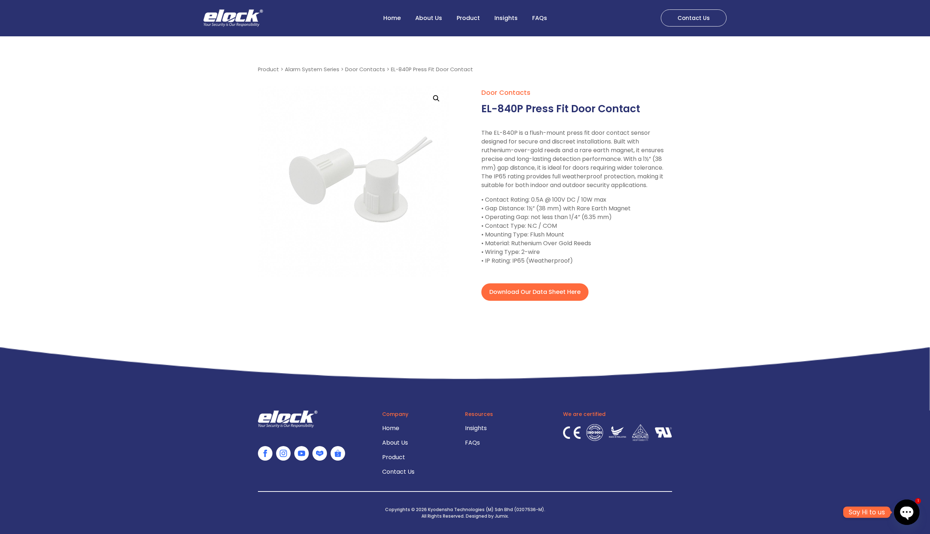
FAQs (539, 18)
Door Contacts (365, 69)
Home (392, 18)
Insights (506, 18)
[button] (436, 98)
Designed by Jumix (487, 516)
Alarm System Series (312, 69)
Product (468, 18)
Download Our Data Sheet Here (535, 292)
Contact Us (398, 472)
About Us (428, 18)
